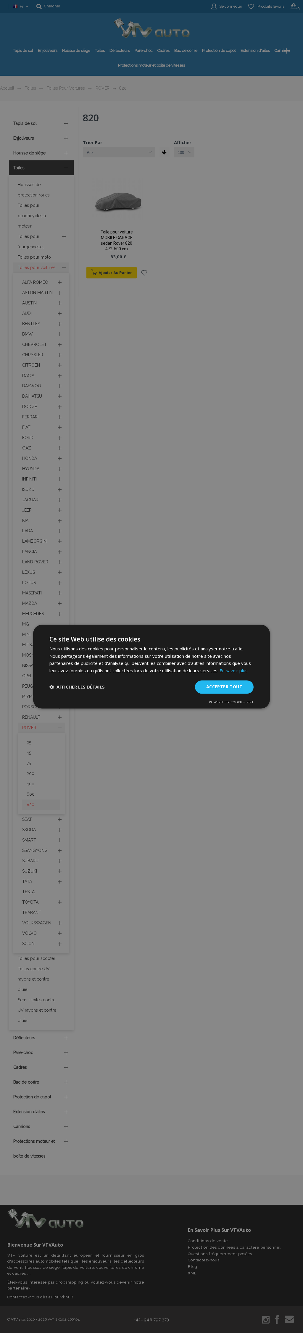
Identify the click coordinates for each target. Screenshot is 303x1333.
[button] (77, 687)
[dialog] (151, 666)
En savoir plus (234, 671)
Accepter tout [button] (224, 686)
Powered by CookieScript (231, 702)
